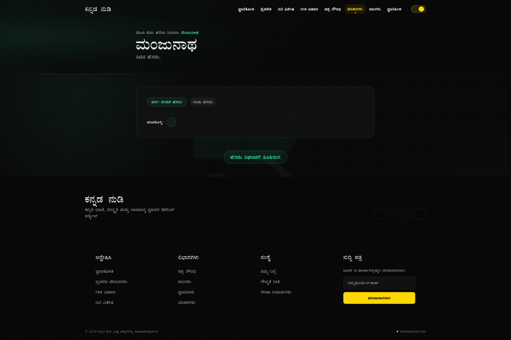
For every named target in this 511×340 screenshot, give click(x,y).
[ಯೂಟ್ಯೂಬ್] (406, 214)
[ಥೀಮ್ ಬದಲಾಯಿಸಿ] (418, 9)
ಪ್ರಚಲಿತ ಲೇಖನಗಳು (111, 282)
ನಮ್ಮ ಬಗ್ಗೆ (268, 271)
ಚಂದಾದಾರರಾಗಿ (379, 298)
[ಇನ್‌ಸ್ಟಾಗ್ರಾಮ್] (420, 214)
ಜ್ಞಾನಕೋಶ (246, 9)
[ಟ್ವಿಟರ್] (393, 214)
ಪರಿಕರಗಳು (355, 9)
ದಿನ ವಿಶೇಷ (286, 9)
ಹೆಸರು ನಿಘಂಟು (167, 32)
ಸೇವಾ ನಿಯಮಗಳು (276, 292)
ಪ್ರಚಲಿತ (266, 9)
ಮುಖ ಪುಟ (145, 32)
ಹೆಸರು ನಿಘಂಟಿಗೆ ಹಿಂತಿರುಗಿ (255, 157)
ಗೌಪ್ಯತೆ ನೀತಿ (270, 282)
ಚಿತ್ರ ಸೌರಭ (333, 9)
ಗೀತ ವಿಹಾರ (309, 9)
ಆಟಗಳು (375, 9)
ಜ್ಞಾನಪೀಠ (395, 9)
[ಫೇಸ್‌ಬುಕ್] (379, 214)
